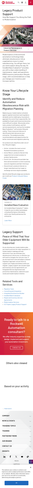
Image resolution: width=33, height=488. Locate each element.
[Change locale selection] (22, 2)
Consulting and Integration (12, 291)
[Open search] (18, 2)
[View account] (25, 2)
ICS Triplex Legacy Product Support (15, 304)
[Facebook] (10, 456)
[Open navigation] (30, 2)
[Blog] (28, 456)
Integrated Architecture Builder (14, 293)
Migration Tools (9, 289)
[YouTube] (22, 456)
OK (16, 483)
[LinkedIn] (4, 456)
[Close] (30, 467)
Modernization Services (11, 302)
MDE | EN (16, 460)
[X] (16, 456)
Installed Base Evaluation (11, 185)
